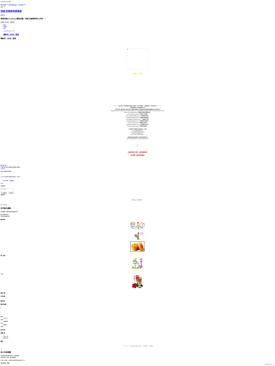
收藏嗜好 (12, 22)
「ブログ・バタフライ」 (269, 364)
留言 (14, 176)
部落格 (5, 26)
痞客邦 (10, 176)
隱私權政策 (145, 346)
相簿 (4, 25)
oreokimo (3, 168)
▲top (2, 183)
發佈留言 (3, 194)
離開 (8, 363)
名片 (4, 28)
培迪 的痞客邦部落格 (11, 11)
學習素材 (11, 180)
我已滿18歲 (3, 363)
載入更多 (3, 186)
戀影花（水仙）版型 (11, 34)
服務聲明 (151, 346)
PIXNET (126, 346)
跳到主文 (3, 15)
